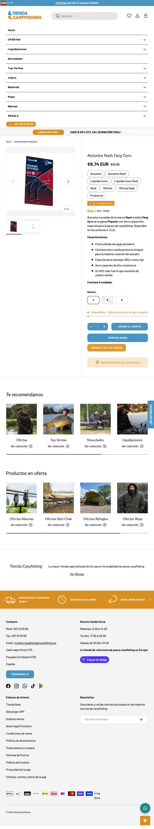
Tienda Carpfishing (21, 812)
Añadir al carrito (129, 326)
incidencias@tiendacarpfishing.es (35, 643)
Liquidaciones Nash (126, 181)
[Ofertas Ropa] (132, 498)
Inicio (8, 141)
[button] (146, 16)
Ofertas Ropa (132, 519)
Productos (96, 195)
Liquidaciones (99, 181)
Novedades (95, 440)
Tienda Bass (13, 704)
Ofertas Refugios (95, 519)
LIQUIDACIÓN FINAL (48, 132)
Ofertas (107, 188)
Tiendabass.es (20, 674)
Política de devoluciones (21, 740)
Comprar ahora (117, 337)
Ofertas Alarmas (22, 519)
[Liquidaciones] (132, 419)
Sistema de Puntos (17, 755)
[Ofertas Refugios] (95, 498)
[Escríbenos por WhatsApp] (145, 808)
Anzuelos (95, 173)
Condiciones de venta (19, 733)
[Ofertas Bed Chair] (58, 498)
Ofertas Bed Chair (58, 519)
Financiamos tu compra (20, 748)
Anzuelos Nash (117, 173)
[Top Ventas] (58, 419)
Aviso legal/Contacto (19, 726)
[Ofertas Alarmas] (21, 498)
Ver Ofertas (77, 574)
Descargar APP (15, 711)
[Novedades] (95, 419)
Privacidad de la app (18, 769)
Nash (93, 188)
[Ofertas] (21, 419)
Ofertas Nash (127, 188)
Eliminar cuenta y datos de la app (26, 777)
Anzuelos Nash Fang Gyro (25, 141)
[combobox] (84, 16)
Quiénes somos (15, 719)
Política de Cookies (17, 762)
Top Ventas (58, 440)
